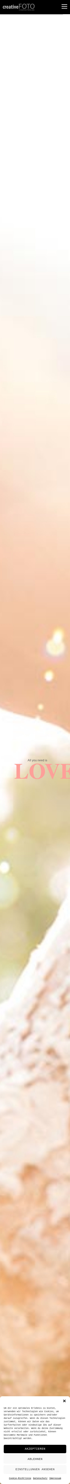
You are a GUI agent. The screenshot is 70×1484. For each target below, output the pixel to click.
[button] (64, 1401)
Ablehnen (35, 1459)
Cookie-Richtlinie (20, 1478)
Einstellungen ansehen (35, 1469)
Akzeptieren (35, 1449)
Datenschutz (40, 1478)
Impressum (55, 1478)
